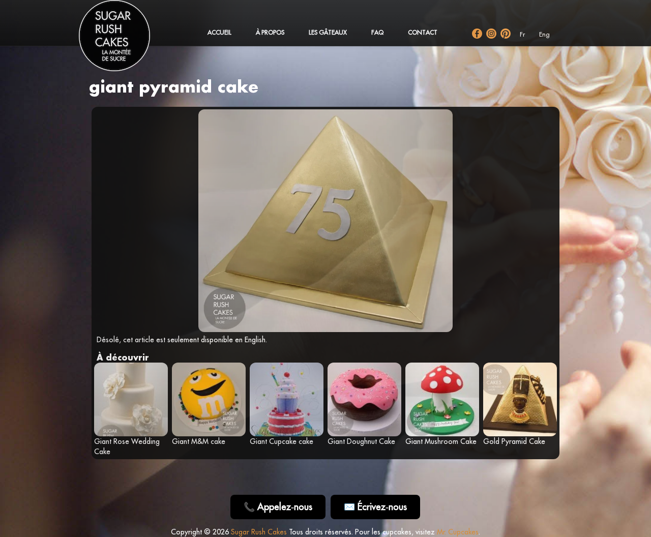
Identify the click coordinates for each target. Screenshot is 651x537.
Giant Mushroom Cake (441, 441)
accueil (219, 32)
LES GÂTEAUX (328, 32)
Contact (422, 32)
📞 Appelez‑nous (278, 507)
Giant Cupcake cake (281, 441)
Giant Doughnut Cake (361, 441)
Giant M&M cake (198, 441)
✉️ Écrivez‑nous (375, 507)
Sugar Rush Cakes (259, 531)
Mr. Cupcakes (458, 531)
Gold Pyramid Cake (514, 441)
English (255, 339)
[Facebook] (477, 33)
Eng (544, 34)
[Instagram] (491, 33)
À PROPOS (270, 32)
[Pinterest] (505, 33)
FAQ (377, 32)
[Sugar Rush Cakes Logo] (124, 40)
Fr (522, 34)
